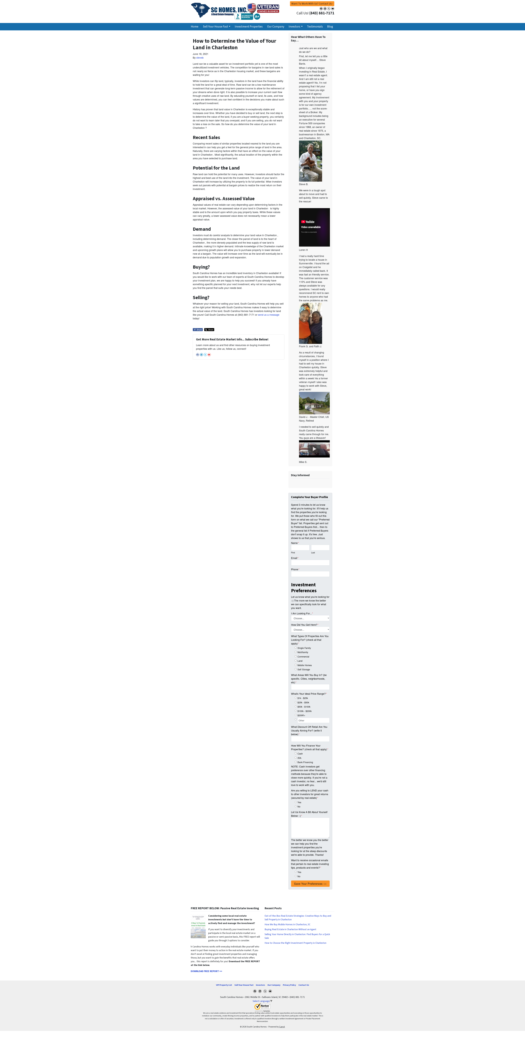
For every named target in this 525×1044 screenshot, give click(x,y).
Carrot (282, 1026)
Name (295, 543)
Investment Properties (249, 26)
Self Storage (304, 669)
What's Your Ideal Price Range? (309, 693)
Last (313, 552)
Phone (295, 569)
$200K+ (301, 715)
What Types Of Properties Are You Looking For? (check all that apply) (310, 639)
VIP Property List (224, 985)
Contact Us (303, 985)
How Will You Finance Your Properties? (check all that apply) (309, 747)
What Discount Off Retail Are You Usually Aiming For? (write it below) (309, 730)
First (293, 552)
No (299, 806)
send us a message (268, 314)
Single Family (304, 648)
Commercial (303, 656)
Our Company (275, 26)
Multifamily (303, 652)
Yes (299, 802)
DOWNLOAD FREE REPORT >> (206, 971)
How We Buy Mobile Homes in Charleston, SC (287, 924)
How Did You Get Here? (304, 624)
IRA (299, 758)
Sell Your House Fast (215, 26)
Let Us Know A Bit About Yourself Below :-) (309, 813)
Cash (300, 753)
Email (294, 558)
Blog (330, 26)
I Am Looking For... (302, 613)
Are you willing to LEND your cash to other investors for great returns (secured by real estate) (309, 794)
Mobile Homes (305, 665)
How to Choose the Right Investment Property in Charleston (295, 943)
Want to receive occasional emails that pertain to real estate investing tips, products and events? (310, 863)
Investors (294, 26)
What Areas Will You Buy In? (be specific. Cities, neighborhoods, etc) (309, 678)
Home (194, 26)
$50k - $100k (304, 706)
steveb (200, 57)
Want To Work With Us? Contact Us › (312, 4)
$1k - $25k (303, 698)
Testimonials (315, 26)
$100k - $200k (305, 711)
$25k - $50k (303, 702)
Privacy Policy (289, 985)
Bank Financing (305, 762)
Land (300, 660)
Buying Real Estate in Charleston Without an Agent (290, 929)
